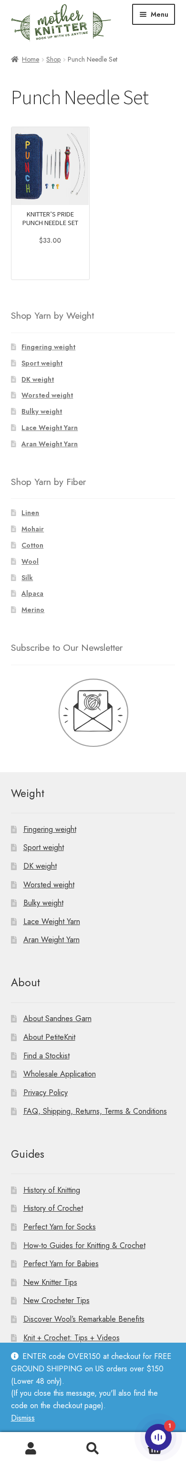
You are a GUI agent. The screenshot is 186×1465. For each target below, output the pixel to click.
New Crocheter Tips (56, 1300)
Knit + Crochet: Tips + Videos (71, 1337)
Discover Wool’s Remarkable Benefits (84, 1319)
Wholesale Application (59, 1073)
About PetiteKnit (49, 1037)
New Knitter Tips (50, 1282)
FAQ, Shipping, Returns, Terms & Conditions (95, 1111)
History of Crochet (53, 1208)
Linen (30, 512)
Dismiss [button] (23, 1417)
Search (93, 1449)
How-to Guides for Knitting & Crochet (84, 1245)
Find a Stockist (46, 1055)
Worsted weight (47, 395)
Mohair (32, 529)
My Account (31, 1449)
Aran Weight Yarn (49, 444)
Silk (27, 577)
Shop (53, 59)
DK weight (37, 379)
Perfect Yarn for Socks (59, 1226)
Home (30, 59)
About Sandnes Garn (57, 1018)
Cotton (32, 545)
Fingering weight (48, 347)
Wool (30, 561)
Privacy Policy (45, 1092)
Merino (32, 609)
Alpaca (32, 593)
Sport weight (41, 363)
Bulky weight (41, 411)
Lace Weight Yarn (49, 427)
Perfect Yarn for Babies (61, 1263)
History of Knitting (51, 1190)
